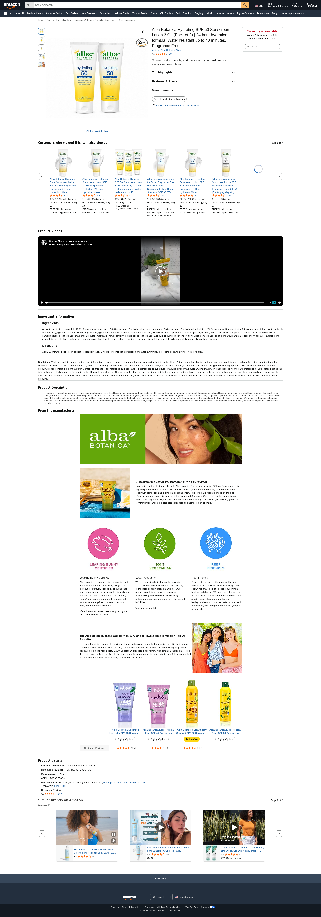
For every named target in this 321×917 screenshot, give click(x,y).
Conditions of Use (119, 907)
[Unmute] (279, 303)
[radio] (41, 31)
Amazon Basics (54, 13)
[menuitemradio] (274, 302)
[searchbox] (137, 5)
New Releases (89, 13)
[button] (7, 13)
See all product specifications (169, 99)
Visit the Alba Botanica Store (167, 50)
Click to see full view (97, 131)
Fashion (187, 13)
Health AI (19, 13)
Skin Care (66, 20)
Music (210, 13)
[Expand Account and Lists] (287, 6)
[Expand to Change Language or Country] (262, 6)
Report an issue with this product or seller (178, 105)
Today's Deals (139, 13)
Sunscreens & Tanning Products (88, 20)
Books (153, 13)
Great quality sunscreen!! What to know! (70, 244)
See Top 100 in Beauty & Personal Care (124, 782)
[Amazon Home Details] (233, 13)
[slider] (154, 302)
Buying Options (125, 739)
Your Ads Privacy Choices (197, 907)
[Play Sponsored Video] (160, 827)
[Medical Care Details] (42, 13)
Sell (178, 13)
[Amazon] (12, 5)
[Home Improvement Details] (303, 13)
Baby (274, 13)
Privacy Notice (135, 907)
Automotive (263, 13)
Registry (199, 13)
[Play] (41, 302)
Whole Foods (122, 13)
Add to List (252, 46)
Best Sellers (72, 13)
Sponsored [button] (42, 805)
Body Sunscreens (127, 20)
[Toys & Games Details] (253, 13)
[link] (64, 185)
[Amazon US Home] (129, 898)
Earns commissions (78, 241)
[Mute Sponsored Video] (113, 841)
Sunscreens (110, 20)
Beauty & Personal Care (49, 20)
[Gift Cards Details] (172, 13)
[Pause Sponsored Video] (113, 835)
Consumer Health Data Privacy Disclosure (164, 907)
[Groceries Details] (112, 13)
